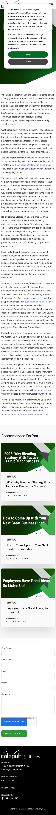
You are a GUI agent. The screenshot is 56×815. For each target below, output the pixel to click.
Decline (28, 61)
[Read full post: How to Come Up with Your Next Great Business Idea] (28, 520)
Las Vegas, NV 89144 (11, 769)
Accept (28, 54)
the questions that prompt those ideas (33, 165)
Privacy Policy (8, 787)
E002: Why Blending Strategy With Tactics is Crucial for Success (28, 484)
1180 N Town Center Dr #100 (15, 766)
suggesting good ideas (36, 301)
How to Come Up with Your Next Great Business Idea (27, 547)
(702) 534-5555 (8, 780)
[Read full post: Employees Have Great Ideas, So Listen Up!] (28, 583)
